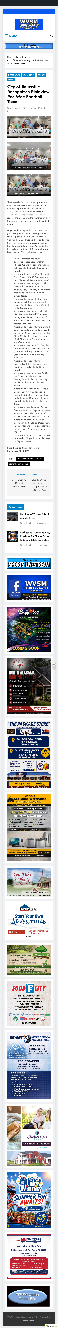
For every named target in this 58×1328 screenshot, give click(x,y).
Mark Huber (28, 522)
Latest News (14, 75)
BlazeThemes (28, 1320)
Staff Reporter (15, 107)
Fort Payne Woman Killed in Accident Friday (35, 516)
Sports (11, 79)
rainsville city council (19, 463)
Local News (28, 75)
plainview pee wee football (30, 458)
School (41, 75)
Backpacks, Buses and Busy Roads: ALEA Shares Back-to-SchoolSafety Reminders (35, 536)
